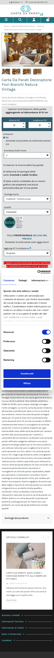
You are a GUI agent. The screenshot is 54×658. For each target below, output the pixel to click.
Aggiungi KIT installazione (16, 248)
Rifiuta (27, 383)
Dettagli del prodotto (17, 518)
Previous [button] (43, 537)
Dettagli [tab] (23, 280)
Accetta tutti (27, 373)
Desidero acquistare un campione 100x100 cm (28, 142)
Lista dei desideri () (38, 2)
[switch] (46, 341)
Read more (11, 600)
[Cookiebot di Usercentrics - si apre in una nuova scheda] (38, 272)
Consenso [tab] (8, 280)
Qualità (7, 207)
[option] (27, 574)
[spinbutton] (14, 125)
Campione (8, 134)
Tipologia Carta (11, 194)
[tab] (27, 518)
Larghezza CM (39, 120)
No (7, 137)
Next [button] (48, 537)
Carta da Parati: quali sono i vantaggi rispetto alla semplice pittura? (26, 575)
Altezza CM (14, 120)
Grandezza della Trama (15, 150)
